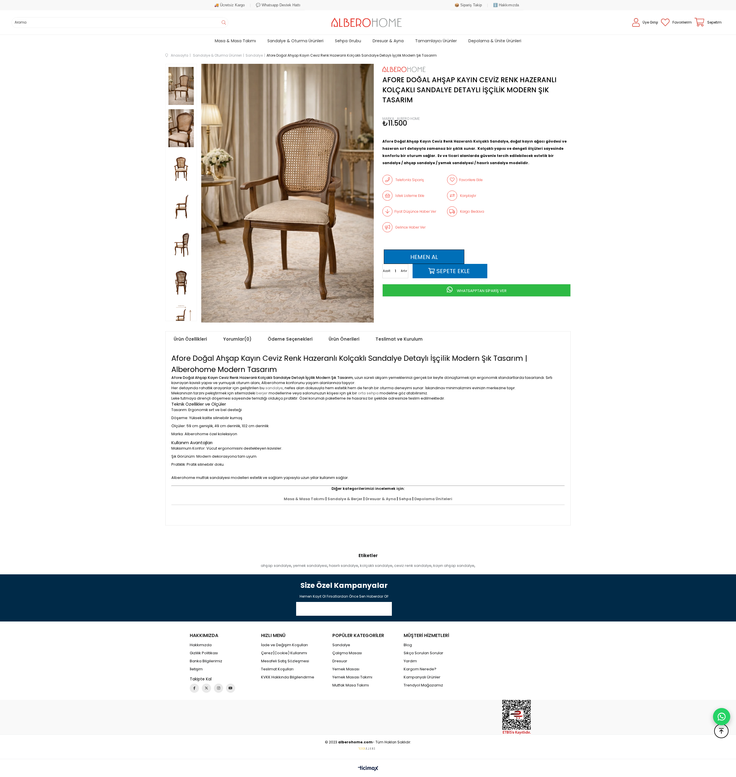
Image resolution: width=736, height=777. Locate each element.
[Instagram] (218, 688)
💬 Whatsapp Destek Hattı (278, 5)
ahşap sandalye (276, 565)
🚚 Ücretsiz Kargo (229, 5)
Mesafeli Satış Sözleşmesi (285, 661)
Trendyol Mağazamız (423, 685)
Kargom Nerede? (420, 669)
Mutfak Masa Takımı (350, 685)
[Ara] (224, 23)
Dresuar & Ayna (380, 498)
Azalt (386, 271)
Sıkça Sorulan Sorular (423, 653)
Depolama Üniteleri (433, 498)
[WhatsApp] (721, 716)
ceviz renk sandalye (413, 565)
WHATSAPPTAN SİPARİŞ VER (481, 290)
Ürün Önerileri (344, 339)
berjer (262, 393)
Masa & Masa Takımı (304, 498)
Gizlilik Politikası (204, 653)
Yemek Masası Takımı (352, 677)
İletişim (196, 669)
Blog (408, 645)
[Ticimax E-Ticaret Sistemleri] (368, 769)
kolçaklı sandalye (376, 565)
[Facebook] (194, 688)
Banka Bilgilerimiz (206, 661)
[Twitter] (206, 688)
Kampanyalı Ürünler (422, 677)
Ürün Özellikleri (190, 339)
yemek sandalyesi (310, 565)
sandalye (274, 387)
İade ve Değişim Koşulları (284, 645)
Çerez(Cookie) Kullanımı (284, 653)
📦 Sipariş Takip (468, 5)
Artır (404, 271)
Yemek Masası (345, 669)
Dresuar (339, 661)
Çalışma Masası (347, 653)
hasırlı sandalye (343, 565)
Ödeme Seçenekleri (290, 339)
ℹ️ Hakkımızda (506, 5)
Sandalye (341, 645)
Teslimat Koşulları (277, 669)
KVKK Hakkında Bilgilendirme (287, 677)
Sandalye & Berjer (345, 498)
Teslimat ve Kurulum (399, 339)
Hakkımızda (201, 645)
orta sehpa (368, 393)
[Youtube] (230, 688)
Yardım (410, 661)
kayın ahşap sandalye (453, 565)
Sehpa (405, 498)
